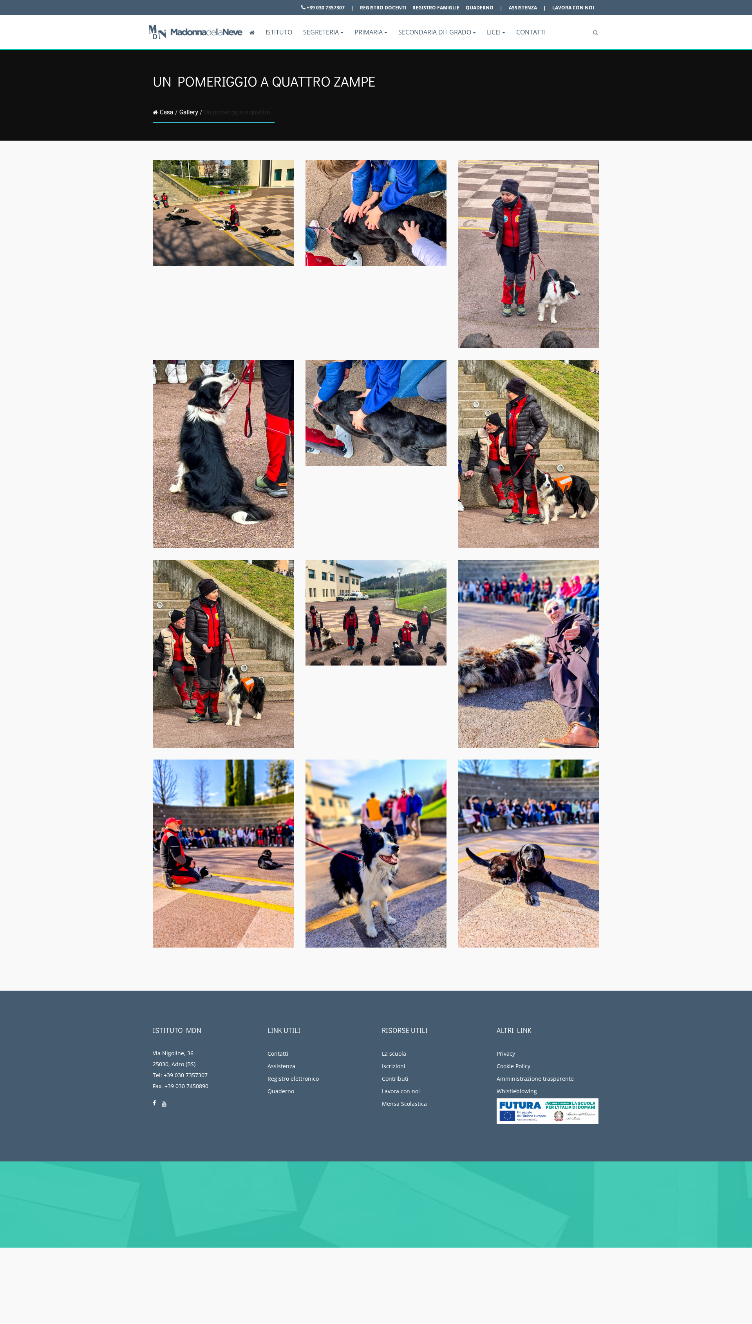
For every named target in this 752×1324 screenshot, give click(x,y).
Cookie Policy (513, 1066)
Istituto (279, 32)
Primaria (369, 32)
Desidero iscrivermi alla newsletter (638, 1206)
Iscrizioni (393, 1066)
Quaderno (480, 7)
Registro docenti (383, 7)
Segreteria (321, 32)
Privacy (506, 1053)
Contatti (531, 32)
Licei (494, 32)
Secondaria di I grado (435, 32)
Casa (166, 112)
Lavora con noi (573, 7)
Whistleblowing (517, 1091)
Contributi (395, 1078)
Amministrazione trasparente (535, 1078)
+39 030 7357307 (325, 7)
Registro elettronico (293, 1078)
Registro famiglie (435, 7)
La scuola (394, 1053)
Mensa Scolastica (404, 1103)
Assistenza (523, 7)
